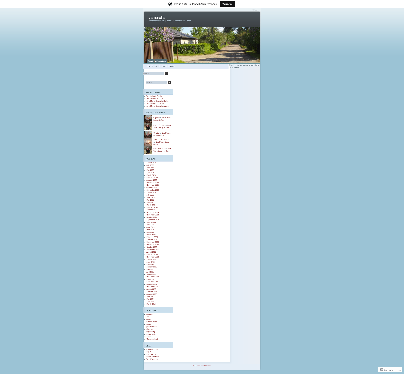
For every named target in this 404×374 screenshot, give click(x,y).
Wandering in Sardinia (154, 96)
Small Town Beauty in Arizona (157, 106)
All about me (160, 61)
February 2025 (152, 207)
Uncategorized (152, 339)
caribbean (150, 314)
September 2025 (152, 190)
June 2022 (150, 262)
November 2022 (152, 257)
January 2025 (151, 210)
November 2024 (152, 215)
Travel (148, 336)
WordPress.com (152, 359)
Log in (148, 352)
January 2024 (151, 240)
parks (148, 324)
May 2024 (150, 230)
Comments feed (152, 357)
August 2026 (151, 163)
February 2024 (152, 237)
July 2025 (150, 195)
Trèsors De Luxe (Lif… (162, 139)
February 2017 (152, 282)
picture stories (151, 327)
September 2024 (152, 220)
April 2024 (150, 232)
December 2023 (152, 242)
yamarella (157, 17)
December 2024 (152, 212)
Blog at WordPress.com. (202, 365)
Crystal (156, 118)
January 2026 (151, 180)
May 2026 (150, 170)
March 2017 (151, 279)
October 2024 (151, 217)
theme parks (151, 334)
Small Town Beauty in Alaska (157, 101)
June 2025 (150, 197)
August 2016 (151, 289)
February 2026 (152, 177)
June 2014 (150, 296)
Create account (152, 349)
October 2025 (151, 187)
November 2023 (152, 244)
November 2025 (152, 185)
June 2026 (150, 168)
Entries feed (151, 354)
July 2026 (150, 165)
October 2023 (151, 247)
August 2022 (151, 259)
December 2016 (152, 287)
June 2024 (150, 227)
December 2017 (152, 277)
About (150, 61)
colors (148, 319)
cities (148, 317)
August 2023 (151, 252)
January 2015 (151, 294)
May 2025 (150, 200)
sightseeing (150, 332)
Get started (227, 4)
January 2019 (151, 267)
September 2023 (152, 249)
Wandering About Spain (155, 103)
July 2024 (150, 225)
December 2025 (152, 183)
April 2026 (150, 173)
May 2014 (150, 299)
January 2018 (151, 274)
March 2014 (151, 304)
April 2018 (150, 272)
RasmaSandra (158, 125)
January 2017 (151, 284)
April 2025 (150, 202)
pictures (149, 329)
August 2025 (151, 192)
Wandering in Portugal (154, 98)
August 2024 (151, 222)
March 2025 (151, 205)
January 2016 (151, 292)
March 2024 (151, 235)
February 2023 (152, 254)
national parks (151, 322)
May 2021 (150, 264)
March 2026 (151, 175)
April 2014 (150, 302)
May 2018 (150, 269)
